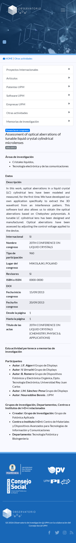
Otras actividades (23, 58)
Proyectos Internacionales (22, 69)
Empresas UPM (15, 104)
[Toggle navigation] (63, 10)
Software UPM (15, 95)
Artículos (11, 78)
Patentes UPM (15, 87)
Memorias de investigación (22, 121)
